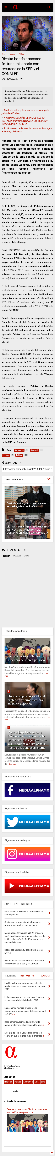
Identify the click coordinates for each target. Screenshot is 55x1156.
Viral (37, 1082)
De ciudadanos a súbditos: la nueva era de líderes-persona (27, 1111)
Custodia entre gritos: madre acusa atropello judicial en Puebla (26, 505)
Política (21, 54)
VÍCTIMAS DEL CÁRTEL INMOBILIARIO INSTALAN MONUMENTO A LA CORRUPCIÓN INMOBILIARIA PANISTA (25, 120)
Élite (43, 1082)
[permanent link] (22, 79)
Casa (3, 54)
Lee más (12, 764)
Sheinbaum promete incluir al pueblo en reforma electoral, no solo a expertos (26, 700)
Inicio (15, 1091)
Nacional (12, 54)
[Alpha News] (15, 8)
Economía (28, 1082)
